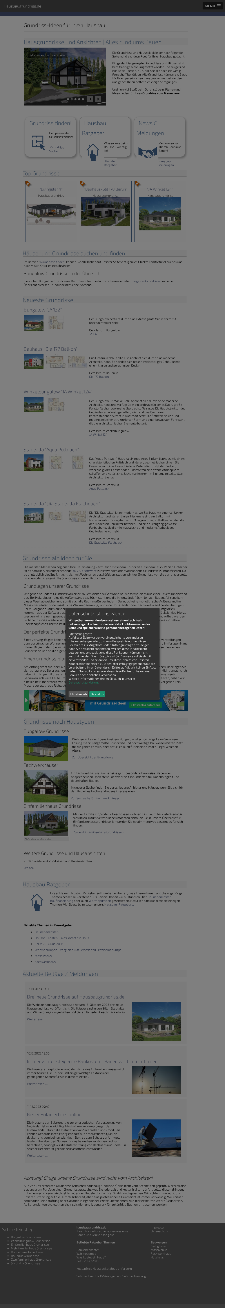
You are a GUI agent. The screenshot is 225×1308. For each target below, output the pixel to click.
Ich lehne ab (78, 694)
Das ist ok (97, 694)
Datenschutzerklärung (84, 682)
